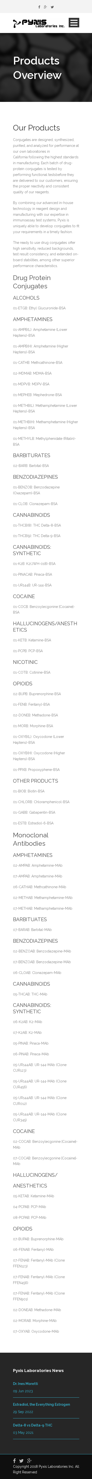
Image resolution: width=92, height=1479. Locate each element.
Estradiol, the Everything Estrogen (41, 1404)
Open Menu (74, 22)
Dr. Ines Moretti (25, 1384)
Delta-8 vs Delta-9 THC (32, 1425)
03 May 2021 (23, 1433)
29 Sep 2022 (23, 1412)
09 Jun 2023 (23, 1391)
